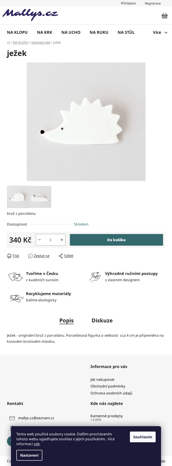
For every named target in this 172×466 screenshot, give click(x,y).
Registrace (153, 3)
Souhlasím (142, 436)
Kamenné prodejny (106, 416)
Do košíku (116, 239)
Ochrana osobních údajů (111, 393)
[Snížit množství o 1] (39, 239)
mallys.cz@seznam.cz (36, 417)
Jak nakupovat (102, 379)
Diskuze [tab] (102, 320)
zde (37, 443)
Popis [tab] (66, 320)
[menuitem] (17, 32)
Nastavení (29, 455)
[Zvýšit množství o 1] (61, 239)
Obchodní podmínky (107, 386)
